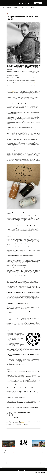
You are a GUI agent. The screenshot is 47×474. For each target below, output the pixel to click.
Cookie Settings (37, 472)
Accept (43, 472)
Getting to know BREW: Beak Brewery (7, 449)
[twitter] (22, 3)
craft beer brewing (18, 424)
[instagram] (25, 3)
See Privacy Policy (6, 472)
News (22, 7)
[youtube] (28, 3)
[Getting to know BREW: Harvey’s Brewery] (38, 443)
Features (33, 7)
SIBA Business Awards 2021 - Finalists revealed (22, 449)
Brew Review (9, 7)
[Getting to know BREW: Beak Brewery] (8, 443)
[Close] (45, 472)
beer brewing (9, 424)
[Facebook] (20, 3)
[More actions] (39, 13)
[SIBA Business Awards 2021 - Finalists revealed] (23, 443)
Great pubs (27, 7)
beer (13, 424)
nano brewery (25, 424)
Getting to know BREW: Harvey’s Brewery (38, 449)
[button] (43, 7)
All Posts (3, 7)
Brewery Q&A (16, 7)
